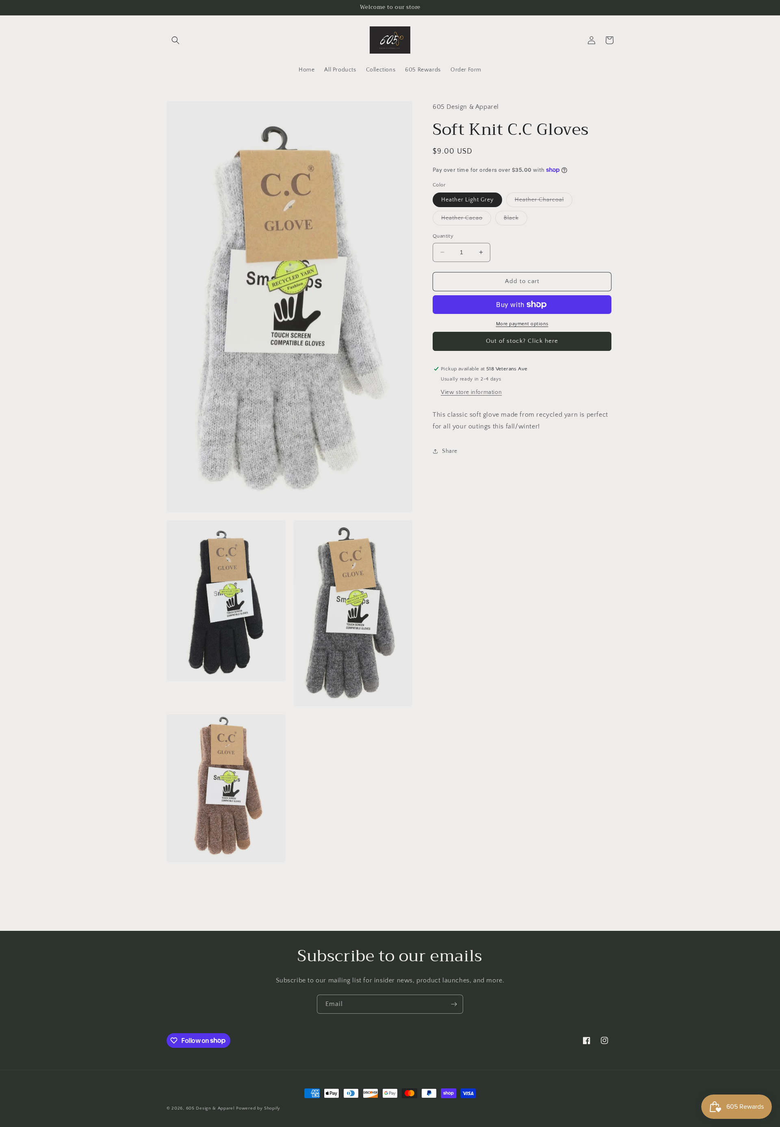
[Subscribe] (454, 1004)
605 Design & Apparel (210, 1108)
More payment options (522, 324)
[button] (175, 40)
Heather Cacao (466, 219)
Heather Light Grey (467, 200)
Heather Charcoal (543, 201)
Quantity (443, 236)
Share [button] (449, 451)
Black (515, 219)
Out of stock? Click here (522, 340)
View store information (471, 392)
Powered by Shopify (258, 1108)
